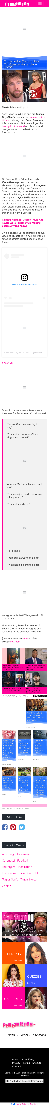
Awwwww (22, 854)
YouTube (15, 641)
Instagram (9, 873)
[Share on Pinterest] (13, 827)
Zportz (6, 886)
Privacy (16, 1062)
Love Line (25, 873)
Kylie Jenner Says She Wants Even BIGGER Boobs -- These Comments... (13, 667)
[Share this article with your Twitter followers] (22, 827)
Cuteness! (8, 860)
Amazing (8, 854)
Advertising (27, 1059)
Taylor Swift (10, 879)
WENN (25, 638)
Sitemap (36, 1062)
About (15, 1059)
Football (22, 860)
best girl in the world (13, 126)
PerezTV (25, 1035)
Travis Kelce (28, 879)
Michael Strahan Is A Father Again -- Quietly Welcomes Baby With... (35, 667)
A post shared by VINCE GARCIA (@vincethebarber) (25, 353)
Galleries (40, 1035)
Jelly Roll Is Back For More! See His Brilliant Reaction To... (13, 689)
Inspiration (25, 867)
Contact (16, 1066)
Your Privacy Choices (27, 1104)
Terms (26, 1062)
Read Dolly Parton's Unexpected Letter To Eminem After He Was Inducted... (33, 691)
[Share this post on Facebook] (5, 827)
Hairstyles (8, 867)
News (11, 1035)
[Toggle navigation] (40, 3)
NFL (36, 873)
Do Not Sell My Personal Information (24, 1081)
